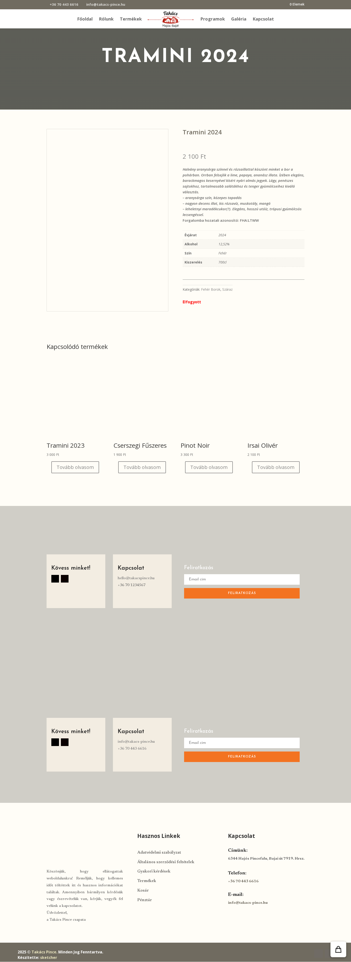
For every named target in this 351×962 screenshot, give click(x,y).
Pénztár (144, 900)
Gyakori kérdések (153, 872)
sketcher (48, 957)
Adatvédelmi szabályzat (159, 853)
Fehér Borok (210, 289)
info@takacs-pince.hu (136, 742)
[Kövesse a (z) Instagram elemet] (65, 579)
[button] (338, 949)
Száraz (227, 289)
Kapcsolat (263, 19)
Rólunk (106, 19)
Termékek (131, 19)
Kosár (143, 891)
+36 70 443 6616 (64, 4)
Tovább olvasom (75, 467)
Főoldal (85, 19)
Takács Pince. (44, 952)
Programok (212, 19)
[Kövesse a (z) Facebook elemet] (55, 579)
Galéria (238, 19)
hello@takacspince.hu (136, 578)
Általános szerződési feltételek (165, 862)
